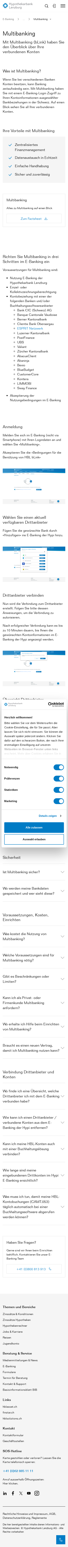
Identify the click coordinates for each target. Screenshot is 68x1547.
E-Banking (8, 19)
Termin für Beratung (15, 1378)
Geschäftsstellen (13, 1441)
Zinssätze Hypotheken (17, 1320)
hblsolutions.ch (12, 1418)
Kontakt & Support (14, 1384)
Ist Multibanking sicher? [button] (21, 872)
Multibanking (41, 19)
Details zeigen (48, 815)
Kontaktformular (13, 1435)
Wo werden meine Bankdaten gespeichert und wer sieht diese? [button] (28, 891)
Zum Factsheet (31, 219)
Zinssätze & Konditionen (18, 1314)
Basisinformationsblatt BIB (20, 1389)
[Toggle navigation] (61, 5)
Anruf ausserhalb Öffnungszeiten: (23, 1479)
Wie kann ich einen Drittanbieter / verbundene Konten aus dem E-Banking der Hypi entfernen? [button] (29, 1122)
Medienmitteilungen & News (20, 1360)
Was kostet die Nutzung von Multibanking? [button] (24, 936)
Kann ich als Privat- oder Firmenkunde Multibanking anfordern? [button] (23, 1002)
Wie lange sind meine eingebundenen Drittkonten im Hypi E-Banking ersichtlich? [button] (31, 1175)
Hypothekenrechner (15, 1325)
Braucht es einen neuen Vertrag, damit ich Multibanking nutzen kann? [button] (31, 1048)
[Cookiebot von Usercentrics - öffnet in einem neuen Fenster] (48, 704)
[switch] (58, 779)
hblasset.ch (10, 1406)
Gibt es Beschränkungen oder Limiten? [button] (26, 979)
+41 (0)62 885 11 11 (18, 1471)
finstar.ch (8, 1412)
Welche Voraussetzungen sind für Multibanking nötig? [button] (28, 957)
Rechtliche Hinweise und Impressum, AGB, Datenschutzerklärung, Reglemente (29, 1516)
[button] (60, 1539)
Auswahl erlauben (34, 839)
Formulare (9, 1372)
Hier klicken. (10, 1483)
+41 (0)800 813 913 (31, 1269)
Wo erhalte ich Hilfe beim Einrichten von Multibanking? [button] (31, 1026)
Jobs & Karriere (12, 1331)
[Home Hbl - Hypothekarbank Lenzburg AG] (19, 6)
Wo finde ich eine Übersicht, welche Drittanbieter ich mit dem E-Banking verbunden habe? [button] (31, 1096)
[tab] (34, 872)
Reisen (7, 1337)
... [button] (24, 19)
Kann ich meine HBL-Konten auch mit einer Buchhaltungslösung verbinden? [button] (29, 1149)
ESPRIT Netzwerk (30, 328)
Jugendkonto (11, 1343)
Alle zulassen (34, 827)
